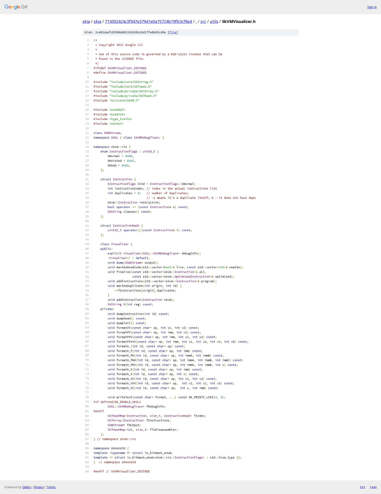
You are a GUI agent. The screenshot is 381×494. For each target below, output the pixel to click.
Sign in (372, 7)
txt (362, 487)
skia (86, 21)
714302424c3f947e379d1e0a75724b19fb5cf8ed (148, 21)
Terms (51, 487)
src (203, 21)
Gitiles (26, 487)
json (373, 487)
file (172, 32)
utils (214, 21)
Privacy (39, 487)
